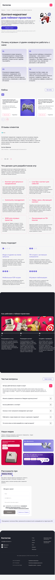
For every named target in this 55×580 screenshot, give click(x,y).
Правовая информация (33, 560)
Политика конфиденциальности (35, 562)
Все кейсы (49, 89)
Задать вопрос (48, 379)
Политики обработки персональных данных (19, 508)
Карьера (34, 547)
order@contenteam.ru (6, 541)
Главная (3, 10)
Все (3, 94)
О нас (33, 537)
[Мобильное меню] (51, 5)
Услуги (8, 10)
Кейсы (33, 542)
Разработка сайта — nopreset (35, 565)
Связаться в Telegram (23, 512)
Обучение (34, 549)
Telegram (5, 547)
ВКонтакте (5, 544)
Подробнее (14, 114)
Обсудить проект (9, 27)
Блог (33, 544)
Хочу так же (6, 114)
